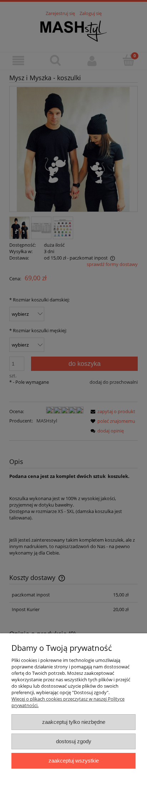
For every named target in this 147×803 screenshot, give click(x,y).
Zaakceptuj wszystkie (74, 761)
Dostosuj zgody (73, 741)
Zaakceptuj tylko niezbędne (73, 722)
